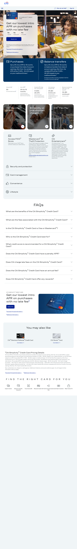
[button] (2, 8)
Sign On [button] (71, 8)
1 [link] (18, 34)
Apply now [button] (14, 39)
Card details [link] (20, 342)
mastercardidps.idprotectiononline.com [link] (38, 155)
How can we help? (62, 8)
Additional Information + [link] (13, 52)
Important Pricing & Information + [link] (15, 49)
